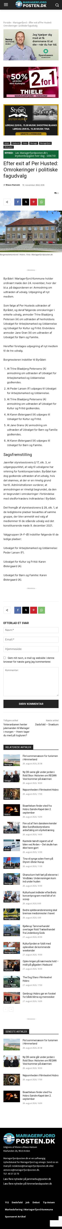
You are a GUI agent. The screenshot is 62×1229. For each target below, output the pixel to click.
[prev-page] (5, 1009)
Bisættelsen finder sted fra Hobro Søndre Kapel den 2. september (37, 809)
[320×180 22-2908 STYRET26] (31, 134)
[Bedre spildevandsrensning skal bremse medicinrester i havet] (11, 914)
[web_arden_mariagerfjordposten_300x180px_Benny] (31, 59)
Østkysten (8, 147)
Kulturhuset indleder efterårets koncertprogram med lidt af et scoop (39, 896)
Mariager (33, 143)
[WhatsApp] (41, 202)
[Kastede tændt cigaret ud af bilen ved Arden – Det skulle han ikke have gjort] (11, 845)
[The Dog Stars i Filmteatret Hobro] (11, 981)
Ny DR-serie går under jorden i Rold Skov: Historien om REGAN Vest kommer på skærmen (39, 775)
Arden (6, 143)
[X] (25, 202)
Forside (7, 22)
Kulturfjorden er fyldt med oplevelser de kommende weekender (37, 947)
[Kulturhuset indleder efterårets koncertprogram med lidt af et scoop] (11, 896)
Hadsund (16, 143)
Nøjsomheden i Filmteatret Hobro (41, 789)
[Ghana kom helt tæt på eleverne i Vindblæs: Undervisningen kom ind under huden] (11, 879)
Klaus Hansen (13, 185)
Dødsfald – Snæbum (47, 724)
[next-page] (11, 1009)
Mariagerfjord (20, 22)
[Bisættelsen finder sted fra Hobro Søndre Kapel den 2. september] (11, 810)
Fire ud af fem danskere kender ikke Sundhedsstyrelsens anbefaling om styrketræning (40, 827)
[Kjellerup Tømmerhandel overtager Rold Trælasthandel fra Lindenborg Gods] (11, 930)
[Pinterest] (33, 202)
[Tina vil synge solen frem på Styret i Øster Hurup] (11, 863)
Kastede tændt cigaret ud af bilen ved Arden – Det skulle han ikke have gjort (40, 844)
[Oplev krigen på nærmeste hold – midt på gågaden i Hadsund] (11, 965)
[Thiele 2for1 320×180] (31, 96)
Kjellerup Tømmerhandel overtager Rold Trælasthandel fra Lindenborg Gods (39, 929)
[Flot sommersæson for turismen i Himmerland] (11, 760)
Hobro (25, 143)
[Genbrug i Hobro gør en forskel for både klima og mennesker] (11, 998)
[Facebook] (17, 202)
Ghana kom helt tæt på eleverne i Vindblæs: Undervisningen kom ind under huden (40, 878)
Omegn (7, 780)
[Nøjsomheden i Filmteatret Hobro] (11, 794)
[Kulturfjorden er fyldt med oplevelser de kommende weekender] (11, 948)
